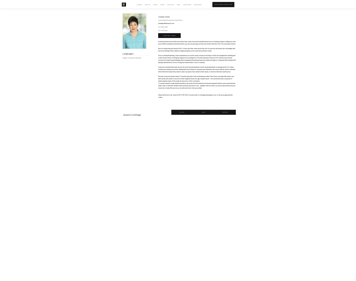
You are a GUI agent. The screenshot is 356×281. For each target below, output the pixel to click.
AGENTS (162, 4)
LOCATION (139, 4)
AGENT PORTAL (187, 4)
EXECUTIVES (170, 4)
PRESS (178, 4)
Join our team (223, 4)
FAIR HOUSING (197, 4)
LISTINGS (155, 4)
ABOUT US (147, 4)
